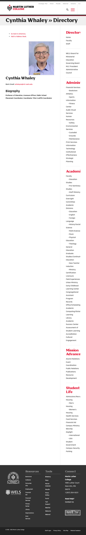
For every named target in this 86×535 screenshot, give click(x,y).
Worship (69, 428)
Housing (69, 400)
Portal (52, 4)
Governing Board (72, 63)
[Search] (66, 10)
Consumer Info (28, 484)
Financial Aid (71, 422)
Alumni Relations (73, 359)
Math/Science (74, 231)
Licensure (70, 276)
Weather (47, 508)
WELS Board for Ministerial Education (72, 56)
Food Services (71, 419)
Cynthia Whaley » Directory (42, 20)
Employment (29, 489)
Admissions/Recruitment (76, 396)
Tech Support (47, 503)
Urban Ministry (72, 282)
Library (69, 318)
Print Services (71, 142)
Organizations (29, 513)
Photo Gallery (47, 494)
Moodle (58, 4)
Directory (48, 477)
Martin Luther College (18, 530)
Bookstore (73, 90)
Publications (71, 371)
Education (73, 211)
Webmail (65, 4)
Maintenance (74, 139)
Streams (73, 4)
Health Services (72, 416)
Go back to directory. (18, 34)
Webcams (48, 511)
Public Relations (72, 368)
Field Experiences (73, 279)
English (72, 214)
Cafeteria (28, 480)
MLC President (72, 66)
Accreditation (71, 334)
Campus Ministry (73, 425)
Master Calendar (48, 485)
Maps (46, 480)
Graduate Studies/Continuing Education (74, 256)
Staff (68, 44)
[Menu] (72, 10)
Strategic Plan (43, 4)
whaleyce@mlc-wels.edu (23, 84)
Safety (71, 122)
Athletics (69, 94)
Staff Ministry (74, 192)
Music (71, 234)
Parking (69, 451)
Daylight (69, 432)
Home (68, 37)
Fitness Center (27, 505)
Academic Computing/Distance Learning (74, 311)
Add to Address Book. (18, 36)
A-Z (79, 4)
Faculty (69, 40)
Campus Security (73, 448)
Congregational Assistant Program (72, 295)
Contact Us (69, 502)
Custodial (73, 132)
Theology (72, 243)
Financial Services (73, 87)
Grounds (72, 135)
